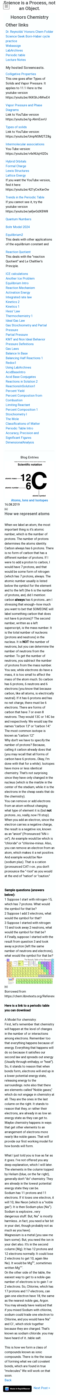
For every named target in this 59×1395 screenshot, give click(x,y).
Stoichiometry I (16, 414)
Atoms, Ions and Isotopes (29, 500)
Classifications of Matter (23, 424)
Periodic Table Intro (19, 428)
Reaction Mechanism (20, 288)
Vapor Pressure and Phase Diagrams (24, 107)
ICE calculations (17, 274)
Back (8, 1380)
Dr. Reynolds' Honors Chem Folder (29, 32)
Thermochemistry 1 (19, 316)
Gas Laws (12, 349)
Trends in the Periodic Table (25, 197)
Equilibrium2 (14, 235)
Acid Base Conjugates (21, 377)
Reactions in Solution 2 (22, 381)
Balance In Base (17, 353)
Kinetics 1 (13, 306)
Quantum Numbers (18, 219)
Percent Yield (15, 391)
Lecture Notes (16, 60)
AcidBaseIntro (15, 372)
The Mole (12, 419)
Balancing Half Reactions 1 (24, 358)
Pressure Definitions (20, 344)
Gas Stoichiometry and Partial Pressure (26, 327)
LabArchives (14, 50)
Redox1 (11, 363)
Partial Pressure (17, 335)
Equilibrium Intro (17, 283)
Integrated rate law (19, 297)
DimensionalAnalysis (20, 442)
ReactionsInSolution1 (20, 386)
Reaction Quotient (18, 252)
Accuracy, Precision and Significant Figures (22, 435)
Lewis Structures (17, 171)
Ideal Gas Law (15, 320)
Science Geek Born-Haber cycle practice (28, 38)
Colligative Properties (21, 74)
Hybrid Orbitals (16, 161)
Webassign (13, 46)
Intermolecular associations (25, 144)
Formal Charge (16, 166)
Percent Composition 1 (22, 409)
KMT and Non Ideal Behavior (25, 339)
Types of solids (16, 127)
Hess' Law (13, 311)
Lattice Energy (16, 175)
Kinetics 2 (13, 302)
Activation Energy (18, 292)
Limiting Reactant (18, 405)
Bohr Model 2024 (18, 227)
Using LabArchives (18, 367)
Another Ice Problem (20, 278)
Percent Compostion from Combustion (24, 398)
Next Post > (42, 1388)
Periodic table (15, 55)
